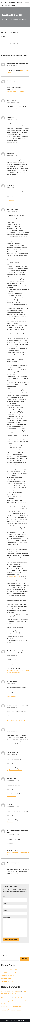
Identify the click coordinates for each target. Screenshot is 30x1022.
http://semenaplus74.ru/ (13, 108)
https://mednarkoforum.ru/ (13, 145)
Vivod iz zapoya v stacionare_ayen (17, 80)
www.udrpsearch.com (13, 752)
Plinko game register (13, 862)
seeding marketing (6, 997)
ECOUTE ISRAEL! (18, 997)
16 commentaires (21, 19)
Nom (4, 896)
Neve (7, 1020)
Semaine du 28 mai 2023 (8, 981)
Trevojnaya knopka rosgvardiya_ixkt (17, 63)
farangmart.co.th (11, 778)
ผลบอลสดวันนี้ (5, 1010)
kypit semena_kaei (12, 100)
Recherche (4, 955)
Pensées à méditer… (16, 1010)
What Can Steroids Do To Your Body (17, 705)
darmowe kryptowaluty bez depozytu (11, 991)
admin (5, 19)
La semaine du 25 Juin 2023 (9, 970)
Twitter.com (10, 804)
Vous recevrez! (17, 1006)
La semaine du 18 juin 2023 (8, 972)
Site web (5, 910)
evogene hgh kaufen (13, 209)
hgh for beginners (12, 681)
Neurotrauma (10, 185)
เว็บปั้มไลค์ (9, 729)
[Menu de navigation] (27, 3)
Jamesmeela (10, 117)
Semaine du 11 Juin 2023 (8, 975)
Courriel (5, 903)
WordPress (21, 1020)
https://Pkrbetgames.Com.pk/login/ (10, 1001)
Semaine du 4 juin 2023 (7, 978)
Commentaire (7, 917)
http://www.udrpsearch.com (14, 770)
